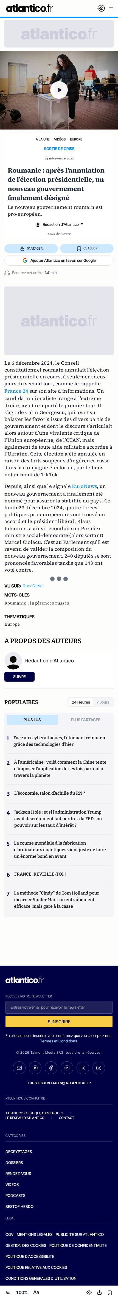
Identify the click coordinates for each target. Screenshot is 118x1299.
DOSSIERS (14, 1162)
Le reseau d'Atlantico (24, 1118)
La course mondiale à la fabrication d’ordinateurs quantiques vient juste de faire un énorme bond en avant (60, 849)
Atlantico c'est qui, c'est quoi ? (34, 1113)
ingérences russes (49, 603)
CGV (9, 1234)
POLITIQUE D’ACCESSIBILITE (29, 1256)
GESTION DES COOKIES (25, 1245)
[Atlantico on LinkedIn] (67, 1067)
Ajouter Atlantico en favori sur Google (63, 260)
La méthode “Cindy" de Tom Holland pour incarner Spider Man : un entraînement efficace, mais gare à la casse (56, 899)
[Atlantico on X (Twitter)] (35, 1067)
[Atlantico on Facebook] (51, 1067)
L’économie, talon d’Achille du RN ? (49, 793)
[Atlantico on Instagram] (83, 1068)
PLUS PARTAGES (85, 719)
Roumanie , (17, 603)
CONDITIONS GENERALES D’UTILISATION (41, 1278)
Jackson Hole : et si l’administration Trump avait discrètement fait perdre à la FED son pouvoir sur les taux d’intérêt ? (58, 818)
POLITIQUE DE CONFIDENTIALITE (78, 1245)
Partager (35, 248)
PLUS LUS (32, 719)
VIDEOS (12, 1184)
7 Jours (103, 702)
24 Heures (81, 702)
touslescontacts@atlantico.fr (59, 1083)
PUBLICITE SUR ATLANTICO (80, 1234)
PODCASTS (15, 1195)
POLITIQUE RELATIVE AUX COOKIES (36, 1267)
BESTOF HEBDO (19, 1206)
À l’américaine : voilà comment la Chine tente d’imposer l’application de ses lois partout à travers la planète (60, 769)
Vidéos (60, 139)
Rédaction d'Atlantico (61, 224)
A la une (43, 139)
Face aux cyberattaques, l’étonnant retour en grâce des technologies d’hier (59, 741)
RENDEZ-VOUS (18, 1173)
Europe (76, 139)
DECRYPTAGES (18, 1151)
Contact (66, 1118)
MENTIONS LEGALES (34, 1234)
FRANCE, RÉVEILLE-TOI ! (40, 874)
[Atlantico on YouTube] (98, 1068)
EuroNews (84, 486)
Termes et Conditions (58, 1041)
